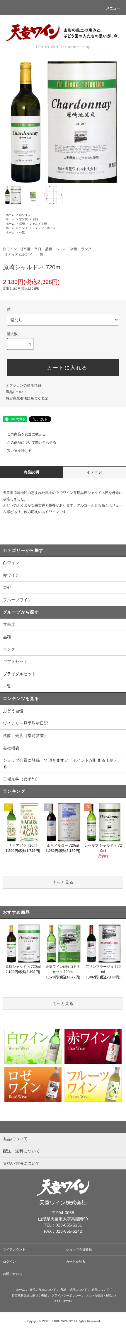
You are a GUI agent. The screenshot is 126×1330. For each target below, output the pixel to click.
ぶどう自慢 (13, 711)
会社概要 (11, 748)
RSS (58, 1301)
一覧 (22, 232)
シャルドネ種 (38, 223)
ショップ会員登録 (79, 1249)
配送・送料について (74, 1289)
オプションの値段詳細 (23, 385)
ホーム (10, 214)
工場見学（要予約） (21, 778)
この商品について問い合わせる (31, 442)
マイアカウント (14, 1249)
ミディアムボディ (44, 228)
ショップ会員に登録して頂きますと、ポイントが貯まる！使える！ (60, 763)
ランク (23, 228)
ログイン (9, 1261)
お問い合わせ (12, 1274)
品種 (22, 223)
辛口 (35, 219)
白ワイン (25, 214)
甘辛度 (23, 219)
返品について (16, 392)
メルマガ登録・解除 (99, 1295)
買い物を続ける (19, 451)
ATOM (67, 1301)
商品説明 (31, 472)
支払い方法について (43, 1289)
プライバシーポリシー (66, 1295)
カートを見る (75, 1261)
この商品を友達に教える (26, 434)
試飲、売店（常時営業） (25, 735)
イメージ (94, 472)
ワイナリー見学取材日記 (25, 723)
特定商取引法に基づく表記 (27, 398)
